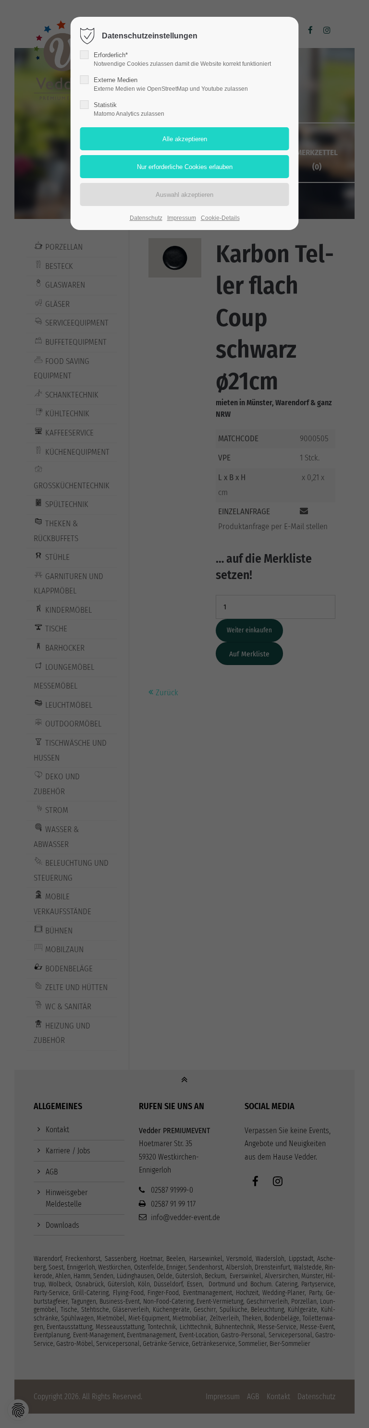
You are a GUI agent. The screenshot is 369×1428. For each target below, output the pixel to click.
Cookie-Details (220, 218)
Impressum (181, 218)
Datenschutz (146, 218)
